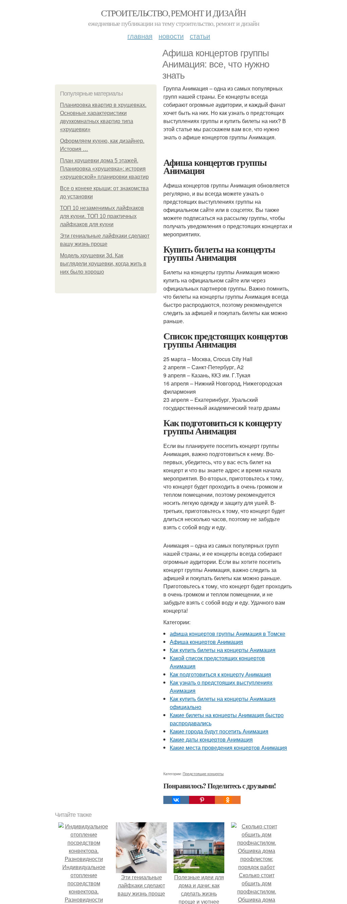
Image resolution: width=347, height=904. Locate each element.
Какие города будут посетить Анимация (219, 731)
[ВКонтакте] (176, 800)
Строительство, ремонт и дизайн (173, 13)
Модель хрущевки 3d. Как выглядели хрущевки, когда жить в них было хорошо (103, 264)
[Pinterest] (202, 800)
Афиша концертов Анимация (206, 642)
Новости (171, 36)
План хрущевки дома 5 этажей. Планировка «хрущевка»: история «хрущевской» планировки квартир (104, 169)
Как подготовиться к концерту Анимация (220, 674)
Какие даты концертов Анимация (211, 739)
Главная (139, 36)
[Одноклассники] (228, 800)
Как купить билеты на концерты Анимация (222, 650)
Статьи (200, 36)
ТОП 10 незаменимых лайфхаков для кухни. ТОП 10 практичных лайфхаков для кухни (102, 216)
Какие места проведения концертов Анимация (228, 747)
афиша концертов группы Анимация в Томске (227, 633)
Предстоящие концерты (203, 773)
